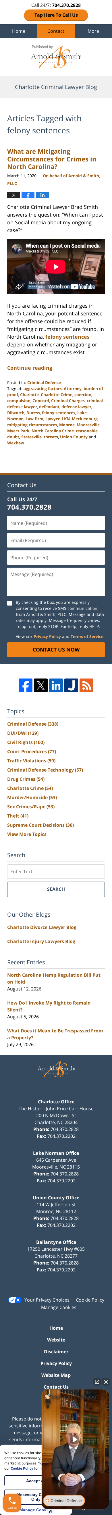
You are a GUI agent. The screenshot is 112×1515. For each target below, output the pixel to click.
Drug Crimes (26, 779)
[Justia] (71, 685)
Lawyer (52, 418)
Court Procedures (31, 751)
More (93, 31)
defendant (49, 406)
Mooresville (88, 424)
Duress (33, 412)
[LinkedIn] (56, 685)
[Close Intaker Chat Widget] (106, 1382)
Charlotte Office (56, 1101)
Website (56, 1340)
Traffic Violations (31, 761)
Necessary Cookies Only (36, 1496)
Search (56, 889)
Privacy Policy (47, 636)
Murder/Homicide (32, 797)
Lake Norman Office (56, 1153)
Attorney (73, 388)
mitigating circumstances (32, 424)
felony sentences (67, 336)
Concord (40, 400)
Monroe (67, 424)
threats (51, 437)
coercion (82, 394)
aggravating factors (43, 388)
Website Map (56, 1375)
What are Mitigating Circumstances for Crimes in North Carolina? (51, 159)
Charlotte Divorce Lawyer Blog (41, 927)
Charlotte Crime (56, 394)
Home (18, 31)
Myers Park (18, 430)
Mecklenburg (85, 418)
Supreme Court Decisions (40, 825)
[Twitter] (41, 685)
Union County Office (56, 1197)
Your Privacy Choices (46, 1300)
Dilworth (15, 412)
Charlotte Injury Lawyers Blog (41, 941)
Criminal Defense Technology (45, 770)
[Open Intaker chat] (50, 1511)
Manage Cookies (58, 1307)
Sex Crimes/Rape (31, 806)
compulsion (18, 400)
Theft (17, 816)
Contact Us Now (56, 649)
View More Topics (27, 834)
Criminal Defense (44, 382)
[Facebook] (25, 685)
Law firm (34, 418)
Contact (55, 31)
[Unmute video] (75, 1439)
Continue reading (29, 367)
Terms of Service (87, 636)
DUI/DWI (22, 733)
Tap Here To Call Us (56, 15)
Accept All (36, 1481)
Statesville (31, 437)
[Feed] (86, 685)
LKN (66, 418)
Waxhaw (15, 443)
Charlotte (29, 394)
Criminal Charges (68, 400)
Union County (74, 437)
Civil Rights (26, 742)
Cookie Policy (90, 1300)
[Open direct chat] (97, 1382)
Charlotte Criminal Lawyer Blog (56, 57)
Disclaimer (56, 1351)
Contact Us (56, 1387)
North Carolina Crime (53, 430)
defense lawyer (76, 406)
